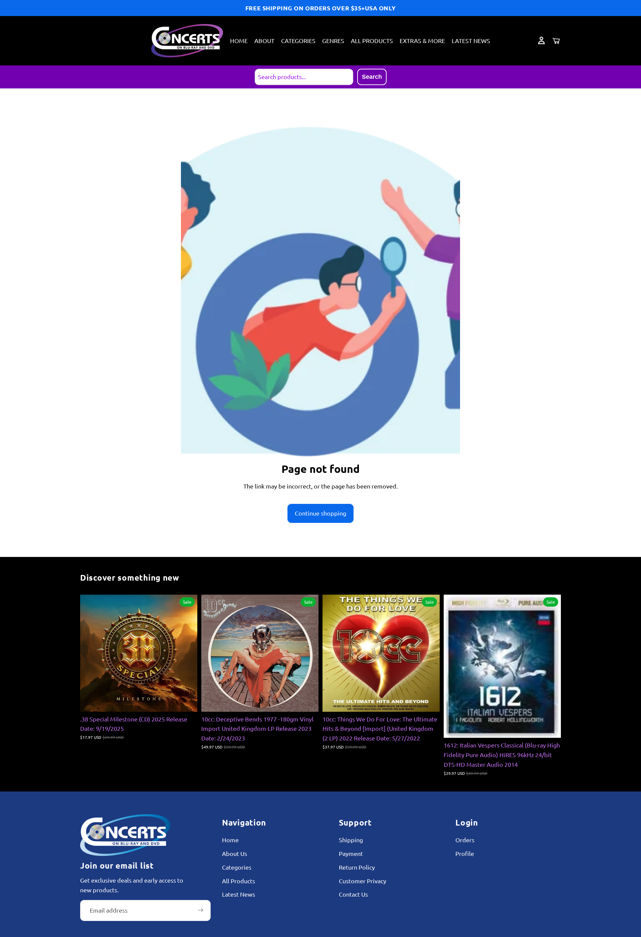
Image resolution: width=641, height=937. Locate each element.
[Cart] (556, 40)
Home (230, 839)
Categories (236, 867)
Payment (351, 853)
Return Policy (357, 867)
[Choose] (429, 701)
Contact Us (353, 894)
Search (372, 76)
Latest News (238, 894)
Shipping (351, 839)
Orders (464, 839)
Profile (464, 853)
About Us (234, 853)
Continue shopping (320, 513)
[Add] (187, 701)
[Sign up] (201, 910)
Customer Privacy (362, 880)
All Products (238, 880)
